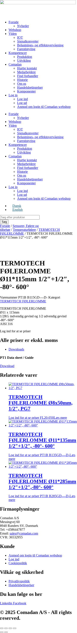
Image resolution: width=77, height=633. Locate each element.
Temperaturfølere (24, 230)
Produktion (24, 57)
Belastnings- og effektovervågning (40, 45)
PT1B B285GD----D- (42, 485)
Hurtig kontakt (27, 68)
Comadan (15, 64)
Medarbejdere (26, 72)
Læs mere (60, 417)
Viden (13, 33)
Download (7, 366)
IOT (20, 37)
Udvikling (24, 60)
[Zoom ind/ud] (1, 628)
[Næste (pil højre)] (6, 632)
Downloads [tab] (16, 349)
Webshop (15, 30)
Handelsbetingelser (30, 87)
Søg (4, 221)
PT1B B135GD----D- (42, 444)
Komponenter (26, 91)
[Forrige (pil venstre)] (1, 632)
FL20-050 (41, 406)
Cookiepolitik (18, 563)
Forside (14, 22)
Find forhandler (27, 76)
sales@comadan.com (24, 533)
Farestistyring (26, 49)
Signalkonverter (27, 41)
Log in (13, 95)
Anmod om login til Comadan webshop (44, 106)
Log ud (22, 103)
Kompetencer (18, 53)
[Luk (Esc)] (14, 628)
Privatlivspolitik (19, 581)
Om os (21, 83)
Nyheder (23, 26)
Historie (22, 80)
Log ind (22, 99)
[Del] (10, 628)
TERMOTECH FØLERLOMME (23, 301)
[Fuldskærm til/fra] (6, 628)
